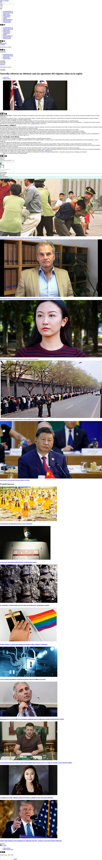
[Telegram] (4, 50)
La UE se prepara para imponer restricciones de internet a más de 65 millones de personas (23, 679)
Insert (15, 859)
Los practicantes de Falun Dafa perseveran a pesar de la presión (16, 523)
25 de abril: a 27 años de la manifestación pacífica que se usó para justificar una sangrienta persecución (21, 419)
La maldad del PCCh (8, 54)
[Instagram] (4, 852)
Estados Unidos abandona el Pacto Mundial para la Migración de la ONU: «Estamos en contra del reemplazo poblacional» (31, 840)
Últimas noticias (7, 58)
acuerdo (14, 119)
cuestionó (47, 150)
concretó (33, 123)
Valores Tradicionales (8, 55)
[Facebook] (1, 50)
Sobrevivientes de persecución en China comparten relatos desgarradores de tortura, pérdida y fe (20, 238)
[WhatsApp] (6, 114)
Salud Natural (6, 57)
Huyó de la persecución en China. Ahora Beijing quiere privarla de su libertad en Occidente (19, 359)
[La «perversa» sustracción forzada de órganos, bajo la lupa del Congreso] (25, 559)
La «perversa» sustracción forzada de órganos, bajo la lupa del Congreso (18, 562)
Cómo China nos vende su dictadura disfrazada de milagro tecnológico (15, 480)
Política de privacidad (8, 849)
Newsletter (4, 43)
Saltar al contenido (4, 0)
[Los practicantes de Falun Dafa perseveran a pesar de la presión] (28, 520)
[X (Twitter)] (3, 50)
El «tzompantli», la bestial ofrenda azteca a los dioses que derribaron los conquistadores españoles (24, 605)
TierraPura (2, 44)
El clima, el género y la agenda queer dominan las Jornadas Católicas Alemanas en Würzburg (23, 644)
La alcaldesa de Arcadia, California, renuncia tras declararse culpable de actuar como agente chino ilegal (26, 797)
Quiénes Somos (6, 848)
